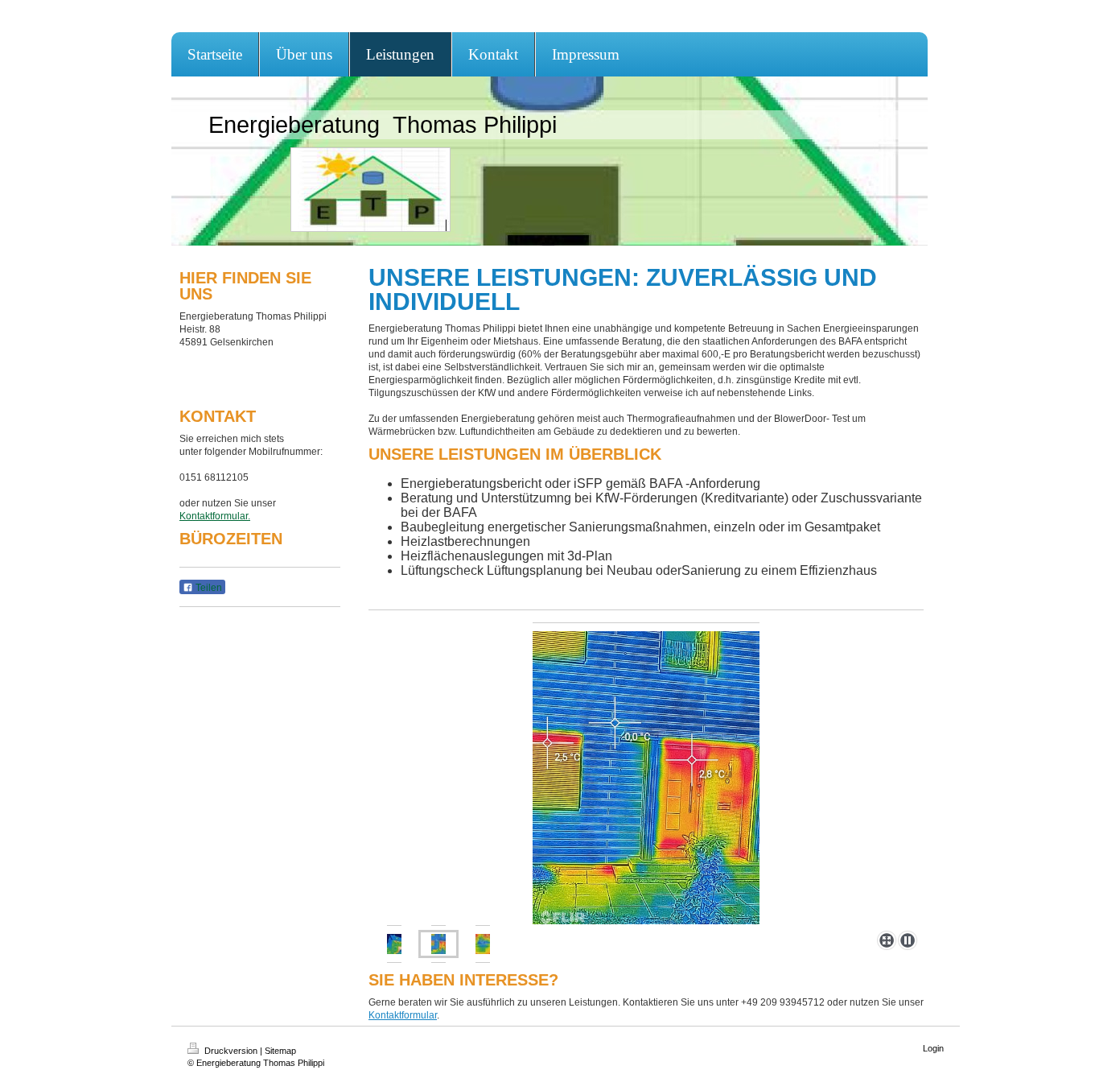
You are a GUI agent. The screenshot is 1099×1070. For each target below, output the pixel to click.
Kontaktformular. (214, 516)
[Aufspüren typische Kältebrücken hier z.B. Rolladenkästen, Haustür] (394, 944)
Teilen (207, 587)
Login (933, 1048)
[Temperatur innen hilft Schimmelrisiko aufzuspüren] (482, 944)
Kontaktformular (402, 1015)
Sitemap (280, 1051)
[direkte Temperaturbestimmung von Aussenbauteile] (646, 773)
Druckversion (231, 1051)
